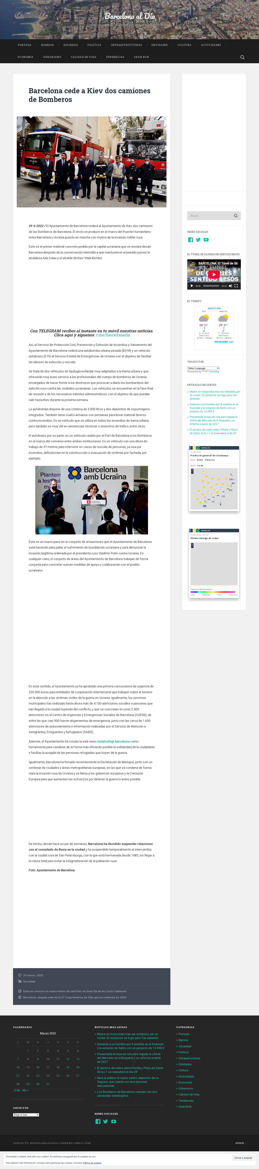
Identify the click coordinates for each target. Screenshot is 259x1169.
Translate (213, 371)
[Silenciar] (230, 286)
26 (67, 1075)
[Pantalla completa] (236, 286)
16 (37, 1067)
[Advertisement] (91, 294)
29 (28, 1084)
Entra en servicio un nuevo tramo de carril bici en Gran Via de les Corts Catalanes (75, 991)
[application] (214, 274)
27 (77, 1075)
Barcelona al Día (129, 16)
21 (18, 1075)
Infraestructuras (126, 45)
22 (28, 1075)
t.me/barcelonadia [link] (113, 334)
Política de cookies (92, 1163)
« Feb (16, 1090)
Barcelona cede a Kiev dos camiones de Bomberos (89, 95)
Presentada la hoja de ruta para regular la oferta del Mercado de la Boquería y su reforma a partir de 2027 (213, 420)
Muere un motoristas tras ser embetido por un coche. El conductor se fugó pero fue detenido (215, 395)
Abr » (25, 1090)
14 (18, 1067)
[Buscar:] (214, 215)
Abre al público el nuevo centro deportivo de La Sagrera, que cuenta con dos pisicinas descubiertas (128, 1081)
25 (58, 1075)
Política (94, 45)
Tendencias (115, 57)
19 (67, 1067)
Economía (25, 57)
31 (48, 1084)
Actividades (211, 45)
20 (77, 1067)
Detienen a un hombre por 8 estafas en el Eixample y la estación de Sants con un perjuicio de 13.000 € (214, 408)
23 (37, 1075)
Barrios (47, 45)
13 (77, 1059)
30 (37, 1084)
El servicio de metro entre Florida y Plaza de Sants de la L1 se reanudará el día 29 (213, 431)
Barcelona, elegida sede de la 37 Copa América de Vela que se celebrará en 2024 (74, 997)
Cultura (184, 45)
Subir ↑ (240, 1143)
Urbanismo (52, 57)
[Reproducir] (192, 286)
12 (67, 1059)
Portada (25, 45)
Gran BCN (141, 57)
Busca (242, 57)
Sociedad (70, 45)
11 (58, 1059)
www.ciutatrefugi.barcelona (109, 741)
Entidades (160, 45)
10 (48, 1059)
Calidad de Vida (83, 57)
